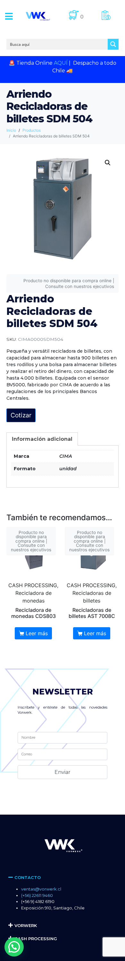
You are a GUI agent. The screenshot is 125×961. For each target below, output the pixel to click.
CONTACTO (27, 877)
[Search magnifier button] (113, 44)
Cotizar (21, 415)
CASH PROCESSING (35, 938)
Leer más (37, 633)
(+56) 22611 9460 (37, 895)
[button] (8, 16)
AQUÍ (61, 63)
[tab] (42, 439)
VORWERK (25, 925)
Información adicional (42, 439)
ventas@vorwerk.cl (41, 888)
